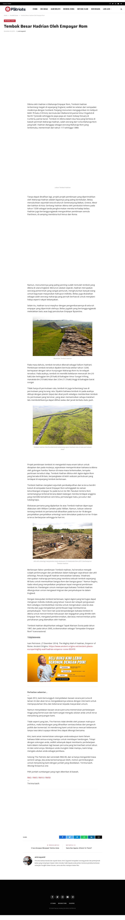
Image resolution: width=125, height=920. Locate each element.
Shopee (71, 903)
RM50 (47, 777)
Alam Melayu (55, 9)
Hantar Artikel (7, 4)
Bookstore (62, 903)
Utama (35, 9)
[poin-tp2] (62, 681)
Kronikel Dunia (68, 9)
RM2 (29, 777)
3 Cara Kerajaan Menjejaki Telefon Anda (45, 848)
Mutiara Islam (82, 9)
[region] (81, 249)
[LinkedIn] (7, 109)
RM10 (41, 777)
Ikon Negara (95, 9)
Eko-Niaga (44, 9)
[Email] (7, 118)
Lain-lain (106, 9)
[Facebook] (7, 100)
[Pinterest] (7, 114)
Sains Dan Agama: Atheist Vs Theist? (79, 848)
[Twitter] (7, 105)
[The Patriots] (15, 9)
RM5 (35, 777)
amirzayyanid (22, 31)
